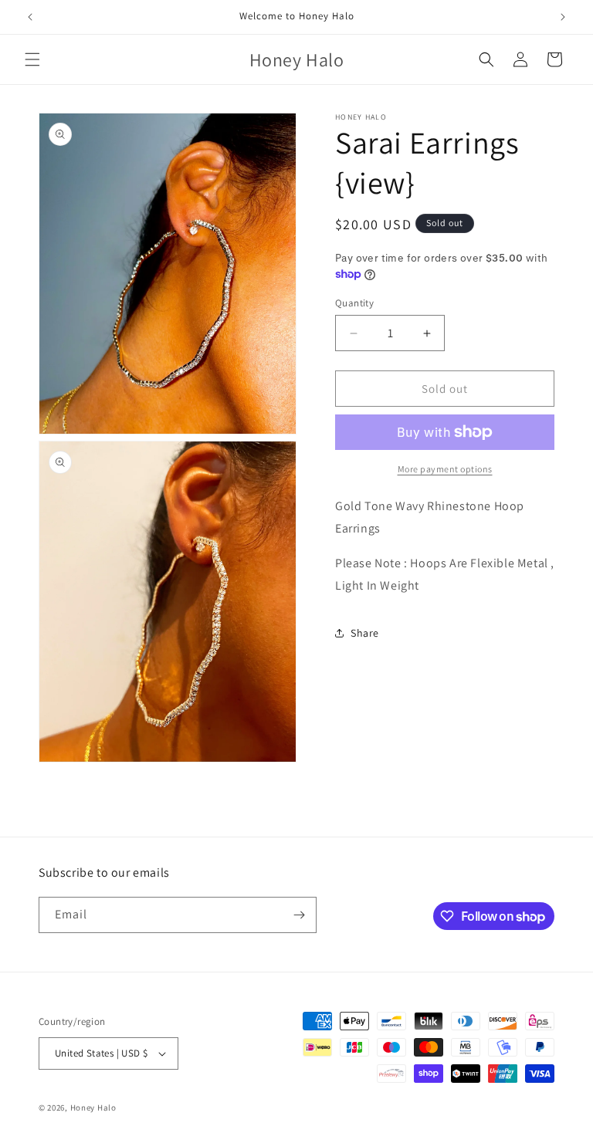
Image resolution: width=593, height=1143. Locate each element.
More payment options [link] (445, 469)
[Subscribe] (299, 915)
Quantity (354, 302)
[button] (32, 59)
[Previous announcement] (30, 17)
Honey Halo (93, 1107)
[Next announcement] (563, 17)
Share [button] (365, 633)
